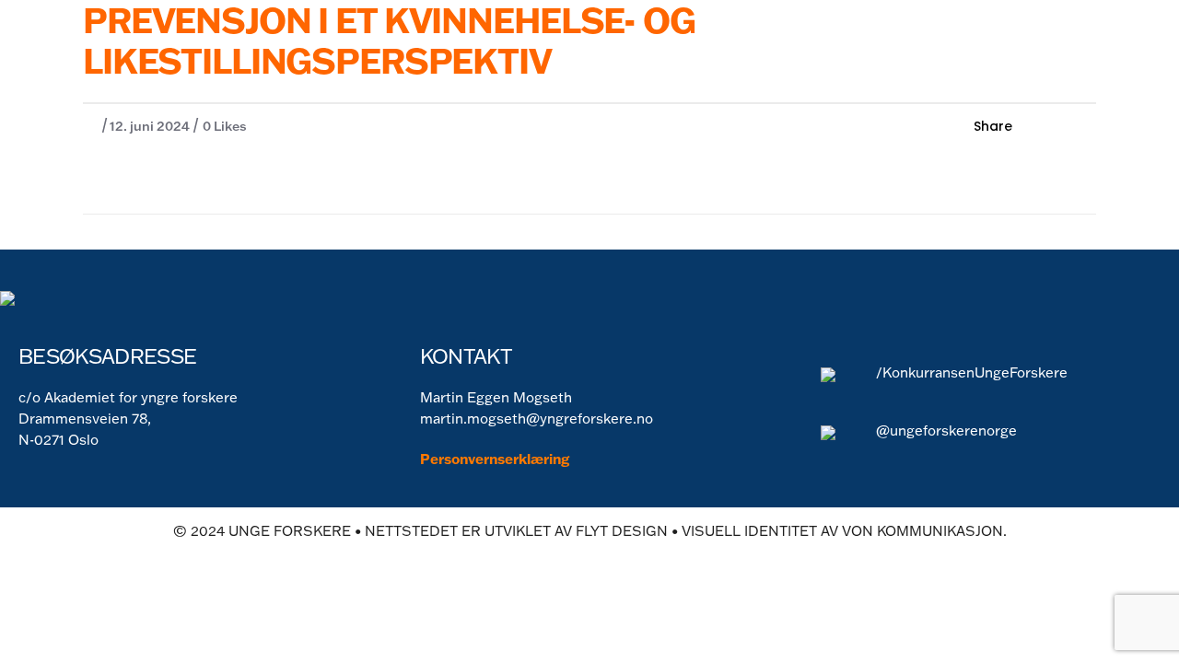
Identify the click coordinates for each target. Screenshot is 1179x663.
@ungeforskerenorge (946, 430)
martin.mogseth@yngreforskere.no (536, 418)
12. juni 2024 (150, 126)
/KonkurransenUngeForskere (972, 372)
